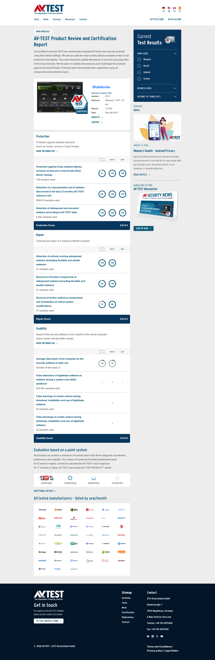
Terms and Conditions (159, 647)
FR (174, 11)
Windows (147, 59)
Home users (142, 53)
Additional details (44, 491)
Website (96, 117)
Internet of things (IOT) (148, 96)
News (46, 19)
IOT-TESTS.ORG (157, 19)
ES (180, 11)
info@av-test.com (162, 617)
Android (146, 72)
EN (169, 11)
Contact (83, 19)
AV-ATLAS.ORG (174, 19)
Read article (140, 174)
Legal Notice (171, 651)
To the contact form (47, 621)
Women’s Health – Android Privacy (154, 151)
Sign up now (142, 228)
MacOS (146, 65)
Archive (95, 122)
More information (45, 151)
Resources (70, 19)
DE (164, 11)
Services (57, 19)
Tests (36, 19)
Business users (144, 88)
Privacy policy (155, 651)
